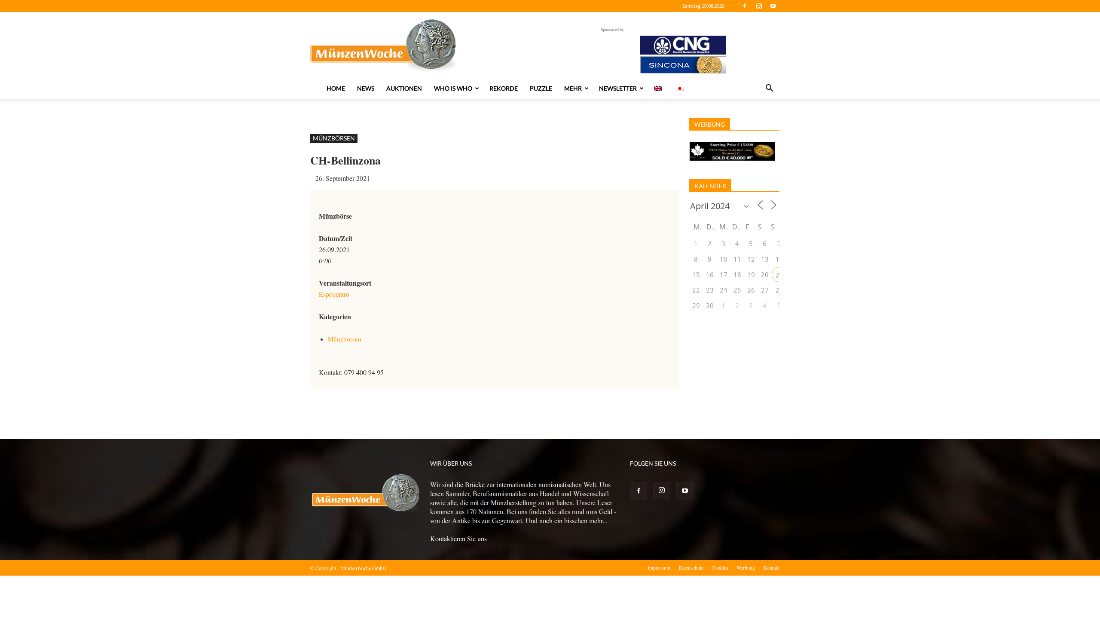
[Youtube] (773, 6)
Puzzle (541, 88)
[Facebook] (744, 6)
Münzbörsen (334, 138)
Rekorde (503, 88)
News (365, 88)
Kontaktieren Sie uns (458, 538)
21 (779, 275)
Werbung (745, 567)
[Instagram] (758, 6)
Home (336, 88)
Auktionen (404, 88)
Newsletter (618, 88)
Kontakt (771, 567)
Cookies (720, 567)
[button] (769, 89)
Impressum (659, 567)
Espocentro (334, 294)
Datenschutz (690, 567)
